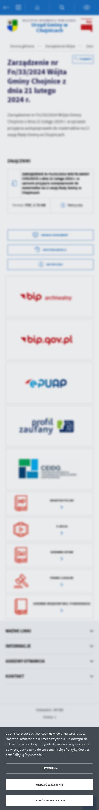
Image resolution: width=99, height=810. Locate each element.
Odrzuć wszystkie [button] (49, 785)
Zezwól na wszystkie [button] (49, 800)
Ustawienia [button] (50, 768)
